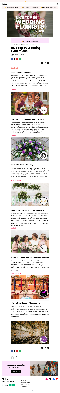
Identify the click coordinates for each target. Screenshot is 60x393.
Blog (15, 44)
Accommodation (25, 384)
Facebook (13, 89)
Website (13, 180)
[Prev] (42, 63)
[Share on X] (14, 59)
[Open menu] (57, 4)
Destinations (24, 381)
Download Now (16, 371)
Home (12, 44)
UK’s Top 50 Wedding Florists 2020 (24, 44)
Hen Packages (24, 386)
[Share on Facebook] (12, 59)
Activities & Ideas (25, 382)
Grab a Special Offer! (30, 1)
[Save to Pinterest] (17, 59)
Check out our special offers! (30, 41)
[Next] (48, 63)
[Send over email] (20, 59)
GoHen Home (24, 379)
